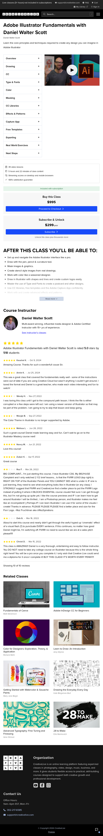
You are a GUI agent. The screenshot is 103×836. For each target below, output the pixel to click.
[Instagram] (48, 785)
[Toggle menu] (98, 14)
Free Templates (14, 129)
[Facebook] (42, 785)
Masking (10, 98)
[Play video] (72, 70)
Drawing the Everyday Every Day (71, 689)
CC (7, 74)
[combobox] (67, 14)
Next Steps (12, 153)
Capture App (12, 121)
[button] (96, 829)
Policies (51, 832)
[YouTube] (35, 785)
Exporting (11, 137)
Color (9, 90)
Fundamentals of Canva (15, 610)
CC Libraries (12, 105)
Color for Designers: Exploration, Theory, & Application (25, 650)
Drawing (10, 66)
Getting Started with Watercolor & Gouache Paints (26, 691)
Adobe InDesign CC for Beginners (71, 610)
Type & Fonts (13, 82)
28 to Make (59, 730)
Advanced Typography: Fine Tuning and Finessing (24, 732)
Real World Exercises (17, 145)
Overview (11, 58)
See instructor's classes (34, 332)
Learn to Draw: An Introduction (70, 648)
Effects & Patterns (15, 113)
